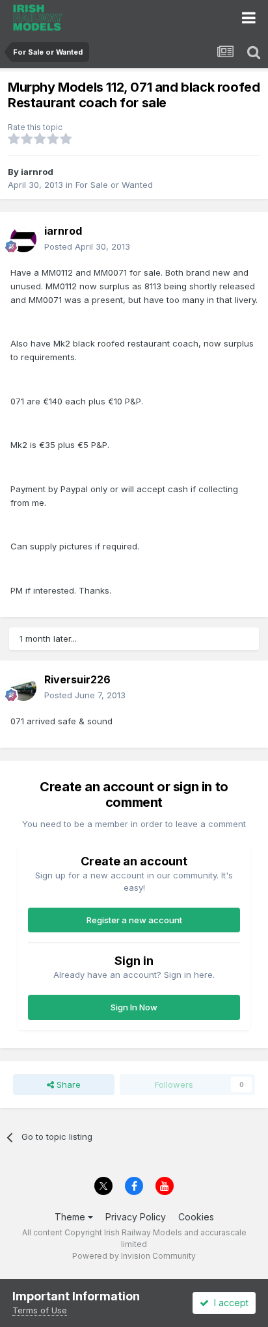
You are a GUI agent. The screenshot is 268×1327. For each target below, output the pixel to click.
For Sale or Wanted (114, 184)
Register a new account (134, 920)
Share (67, 1084)
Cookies (196, 1216)
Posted (87, 246)
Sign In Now (134, 1007)
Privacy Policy (135, 1216)
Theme (71, 1216)
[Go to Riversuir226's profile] (23, 688)
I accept (228, 1302)
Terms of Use (39, 1310)
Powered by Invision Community (134, 1256)
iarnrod (37, 171)
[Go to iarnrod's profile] (23, 239)
